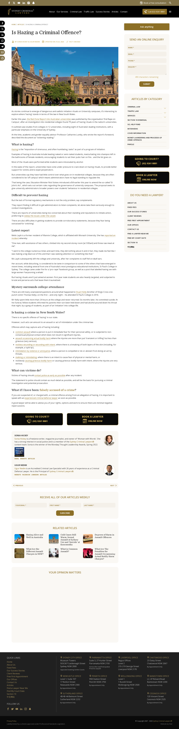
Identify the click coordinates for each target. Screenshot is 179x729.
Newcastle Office (71, 676)
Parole (130, 144)
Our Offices (132, 225)
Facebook (26, 475)
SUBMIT (146, 84)
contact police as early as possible (49, 375)
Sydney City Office (72, 657)
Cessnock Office (157, 693)
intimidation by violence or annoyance (32, 351)
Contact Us (133, 229)
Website (23, 459)
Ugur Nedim (35, 42)
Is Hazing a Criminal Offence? (46, 32)
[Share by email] (2, 52)
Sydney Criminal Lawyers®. (61, 471)
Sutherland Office (72, 693)
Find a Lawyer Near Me (138, 233)
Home (14, 24)
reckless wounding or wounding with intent (35, 344)
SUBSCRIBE (65, 513)
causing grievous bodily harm (38, 360)
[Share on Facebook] (2, 23)
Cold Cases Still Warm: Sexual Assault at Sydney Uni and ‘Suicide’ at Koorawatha (70, 540)
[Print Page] (2, 58)
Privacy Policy (11, 721)
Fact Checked (74, 42)
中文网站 (130, 247)
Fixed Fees (131, 207)
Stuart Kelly (81, 292)
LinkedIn (35, 475)
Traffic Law (89, 11)
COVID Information (136, 133)
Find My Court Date (136, 238)
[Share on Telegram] (2, 46)
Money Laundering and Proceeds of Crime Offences (144, 138)
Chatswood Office (159, 657)
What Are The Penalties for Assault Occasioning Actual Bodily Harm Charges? (105, 554)
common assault (22, 332)
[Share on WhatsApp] (2, 40)
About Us (131, 203)
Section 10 (132, 242)
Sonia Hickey (22, 42)
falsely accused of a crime (57, 390)
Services (131, 115)
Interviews (132, 129)
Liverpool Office (129, 657)
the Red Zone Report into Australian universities (49, 119)
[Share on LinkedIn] (2, 34)
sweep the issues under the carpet (40, 215)
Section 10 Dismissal (137, 120)
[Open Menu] (170, 12)
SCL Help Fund (133, 124)
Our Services (62, 11)
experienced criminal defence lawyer (41, 398)
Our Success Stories (137, 211)
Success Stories (103, 11)
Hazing (15, 149)
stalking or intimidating (26, 357)
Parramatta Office (101, 657)
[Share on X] (2, 29)
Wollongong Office (131, 676)
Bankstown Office (159, 676)
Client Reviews (134, 216)
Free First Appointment (138, 220)
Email (16, 459)
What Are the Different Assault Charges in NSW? (34, 551)
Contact (123, 11)
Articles (115, 11)
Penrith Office (99, 676)
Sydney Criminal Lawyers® (82, 441)
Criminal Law (76, 11)
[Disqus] (64, 608)
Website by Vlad (166, 724)
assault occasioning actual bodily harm (33, 338)
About (52, 11)
